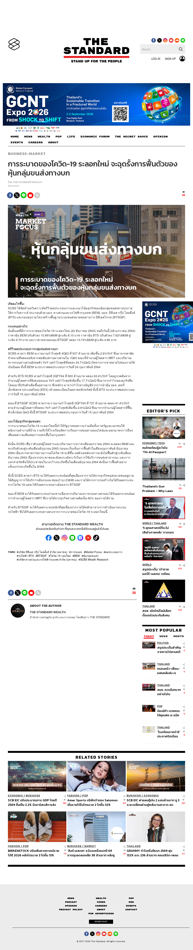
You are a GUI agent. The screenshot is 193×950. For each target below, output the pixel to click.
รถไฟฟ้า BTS (26, 556)
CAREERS (35, 142)
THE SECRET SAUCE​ (131, 136)
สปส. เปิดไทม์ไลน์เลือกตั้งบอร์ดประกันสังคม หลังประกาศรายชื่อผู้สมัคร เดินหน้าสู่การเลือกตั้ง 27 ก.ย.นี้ (156, 613)
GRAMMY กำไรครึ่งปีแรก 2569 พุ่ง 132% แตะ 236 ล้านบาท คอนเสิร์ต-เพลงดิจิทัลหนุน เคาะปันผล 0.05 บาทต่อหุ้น (152, 853)
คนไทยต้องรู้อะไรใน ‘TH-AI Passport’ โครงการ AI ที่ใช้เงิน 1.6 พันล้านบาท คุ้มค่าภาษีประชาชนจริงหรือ (157, 450)
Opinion (71, 906)
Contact (131, 910)
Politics (163, 643)
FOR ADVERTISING (101, 913)
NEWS (28, 136)
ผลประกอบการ (113, 552)
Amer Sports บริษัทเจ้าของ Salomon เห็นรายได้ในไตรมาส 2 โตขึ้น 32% (92, 802)
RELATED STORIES (97, 757)
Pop (131, 898)
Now (131, 902)
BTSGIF (42, 556)
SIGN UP (170, 59)
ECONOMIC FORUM (95, 136)
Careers (101, 906)
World (147, 523)
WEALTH (44, 136)
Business (17, 153)
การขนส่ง (76, 552)
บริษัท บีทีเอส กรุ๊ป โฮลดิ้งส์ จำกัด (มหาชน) (42, 552)
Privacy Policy (71, 910)
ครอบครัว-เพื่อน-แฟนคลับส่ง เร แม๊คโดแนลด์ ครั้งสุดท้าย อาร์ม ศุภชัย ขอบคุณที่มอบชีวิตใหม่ (168, 671)
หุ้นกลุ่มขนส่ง (90, 556)
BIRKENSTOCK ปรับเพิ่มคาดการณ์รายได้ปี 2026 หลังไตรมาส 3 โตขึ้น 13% (33, 853)
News (70, 898)
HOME (15, 136)
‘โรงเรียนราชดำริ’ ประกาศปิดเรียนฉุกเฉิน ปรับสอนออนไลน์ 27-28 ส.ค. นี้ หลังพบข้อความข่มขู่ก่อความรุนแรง (168, 734)
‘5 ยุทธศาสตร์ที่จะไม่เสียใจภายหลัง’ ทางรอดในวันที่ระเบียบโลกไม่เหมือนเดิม (158, 530)
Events (131, 906)
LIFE (71, 136)
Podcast (71, 902)
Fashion (73, 795)
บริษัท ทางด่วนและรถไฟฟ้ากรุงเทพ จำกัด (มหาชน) (47, 559)
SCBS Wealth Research (94, 559)
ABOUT (53, 142)
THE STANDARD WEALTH (27, 182)
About (101, 910)
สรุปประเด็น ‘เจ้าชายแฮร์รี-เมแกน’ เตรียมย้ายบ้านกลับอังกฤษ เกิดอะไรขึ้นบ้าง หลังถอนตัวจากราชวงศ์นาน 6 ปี (158, 571)
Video (101, 902)
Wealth (101, 898)
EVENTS (17, 142)
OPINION (160, 136)
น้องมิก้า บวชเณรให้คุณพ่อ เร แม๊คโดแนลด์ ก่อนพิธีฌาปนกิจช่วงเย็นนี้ (169, 713)
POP (58, 136)
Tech (161, 443)
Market (37, 153)
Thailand (160, 523)
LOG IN (155, 59)
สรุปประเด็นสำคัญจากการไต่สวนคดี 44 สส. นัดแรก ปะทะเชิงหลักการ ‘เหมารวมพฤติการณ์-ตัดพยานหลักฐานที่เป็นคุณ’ (169, 649)
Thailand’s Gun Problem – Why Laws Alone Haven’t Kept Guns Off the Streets (157, 488)
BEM (77, 556)
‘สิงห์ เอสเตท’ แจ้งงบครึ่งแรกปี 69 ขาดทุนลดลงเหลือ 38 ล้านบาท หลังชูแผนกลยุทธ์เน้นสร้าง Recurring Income (91, 853)
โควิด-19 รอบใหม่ (60, 556)
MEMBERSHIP (101, 921)
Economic (149, 443)
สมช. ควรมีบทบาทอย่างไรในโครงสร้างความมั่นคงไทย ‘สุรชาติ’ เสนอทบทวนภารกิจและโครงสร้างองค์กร (169, 692)
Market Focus (93, 552)
